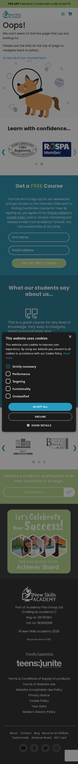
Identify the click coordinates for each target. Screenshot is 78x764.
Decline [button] (40, 416)
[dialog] (39, 382)
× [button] (70, 336)
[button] (39, 425)
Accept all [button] (40, 406)
